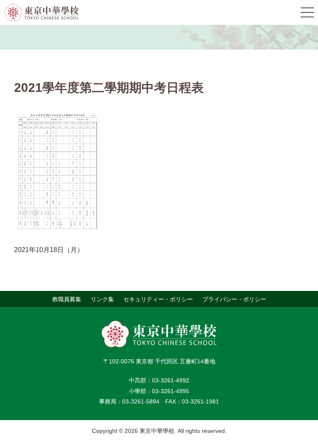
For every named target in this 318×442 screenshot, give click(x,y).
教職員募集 (66, 298)
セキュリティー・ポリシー (158, 298)
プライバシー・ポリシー (234, 298)
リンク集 (102, 298)
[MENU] (307, 12)
